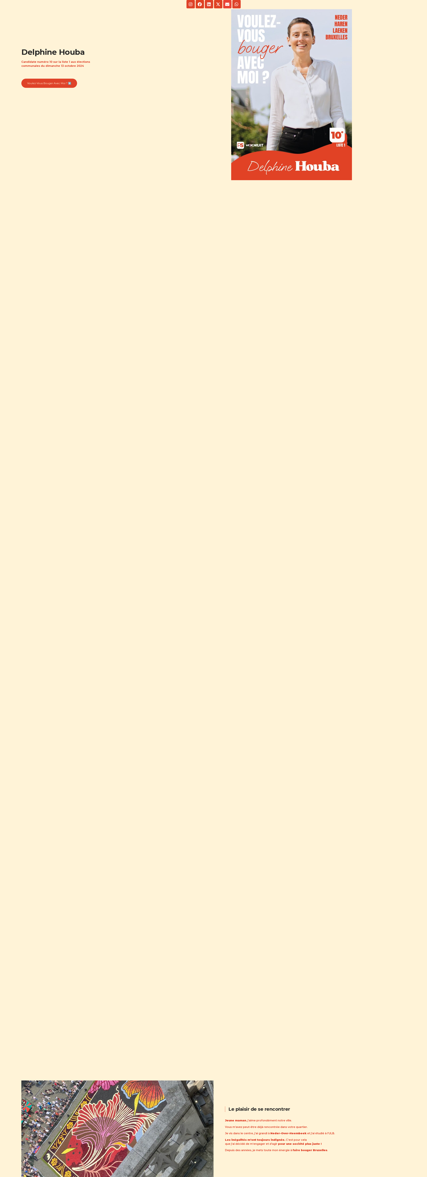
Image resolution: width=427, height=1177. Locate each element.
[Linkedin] (209, 4)
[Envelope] (227, 4)
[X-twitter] (218, 4)
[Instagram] (190, 4)
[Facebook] (200, 4)
